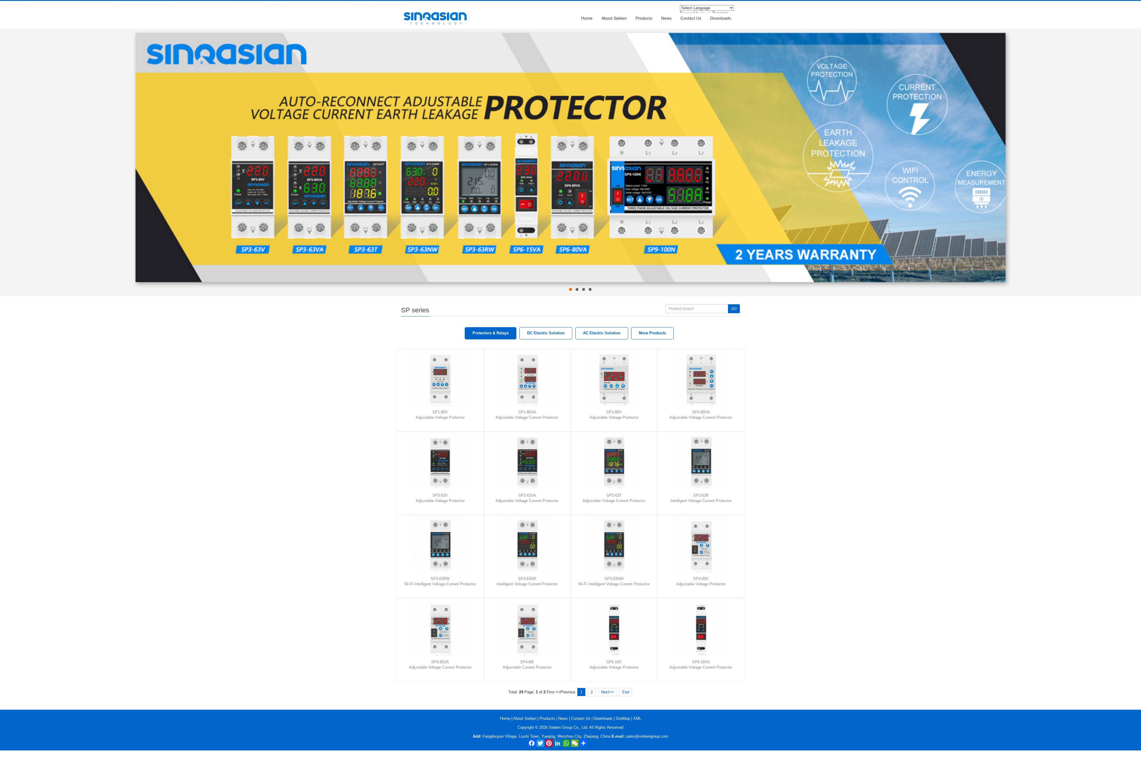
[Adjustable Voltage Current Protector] (529, 378)
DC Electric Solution (546, 333)
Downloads (720, 18)
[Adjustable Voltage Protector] (442, 378)
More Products (652, 333)
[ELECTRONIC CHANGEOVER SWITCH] (570, 31)
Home (586, 18)
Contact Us (690, 18)
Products (644, 18)
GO (734, 309)
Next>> (607, 692)
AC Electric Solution (601, 333)
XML (637, 718)
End (625, 692)
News (666, 18)
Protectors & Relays (490, 333)
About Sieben (614, 18)
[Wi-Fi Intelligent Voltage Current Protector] (442, 545)
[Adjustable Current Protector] (529, 628)
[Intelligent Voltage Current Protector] (703, 461)
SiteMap (623, 718)
